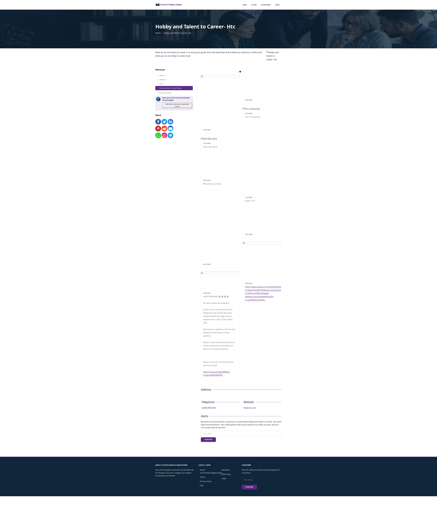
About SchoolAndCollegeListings (211, 471)
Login (277, 5)
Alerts (161, 84)
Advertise (226, 470)
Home (245, 5)
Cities (254, 5)
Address (162, 75)
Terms (202, 477)
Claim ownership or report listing (170, 88)
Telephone (162, 80)
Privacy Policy (206, 481)
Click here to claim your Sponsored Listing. (177, 105)
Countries (266, 5)
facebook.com (250, 407)
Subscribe (208, 440)
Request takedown (165, 93)
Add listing (226, 474)
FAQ (201, 485)
